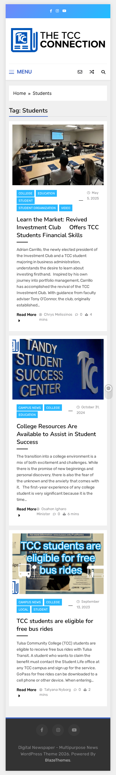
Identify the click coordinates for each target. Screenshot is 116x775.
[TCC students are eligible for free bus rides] (58, 563)
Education (46, 193)
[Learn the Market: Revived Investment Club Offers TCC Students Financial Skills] (58, 155)
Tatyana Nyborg (57, 689)
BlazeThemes (57, 760)
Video (65, 208)
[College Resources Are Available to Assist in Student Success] (58, 369)
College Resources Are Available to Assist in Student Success (56, 434)
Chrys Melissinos (58, 314)
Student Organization (37, 208)
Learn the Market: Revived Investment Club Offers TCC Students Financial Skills (58, 227)
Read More (26, 314)
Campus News (30, 408)
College (25, 193)
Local (23, 609)
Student (26, 201)
